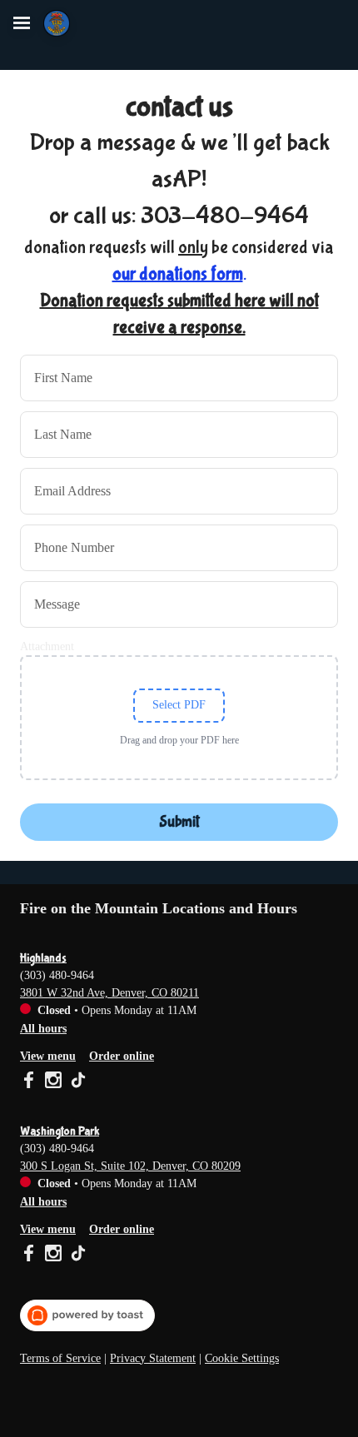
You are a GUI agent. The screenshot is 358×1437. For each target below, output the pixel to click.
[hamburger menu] (21, 23)
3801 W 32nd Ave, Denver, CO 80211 (109, 993)
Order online (121, 1056)
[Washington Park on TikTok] (76, 1255)
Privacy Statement (153, 1358)
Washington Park (59, 1131)
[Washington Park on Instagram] (53, 1255)
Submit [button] (179, 822)
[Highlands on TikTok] (76, 1082)
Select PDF (179, 705)
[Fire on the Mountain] (56, 23)
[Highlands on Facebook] (30, 1082)
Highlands (43, 958)
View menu (48, 1056)
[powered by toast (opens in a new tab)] (87, 1315)
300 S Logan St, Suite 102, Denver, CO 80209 (130, 1166)
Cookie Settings (242, 1358)
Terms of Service (60, 1358)
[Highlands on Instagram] (53, 1082)
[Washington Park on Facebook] (30, 1255)
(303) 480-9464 (57, 975)
